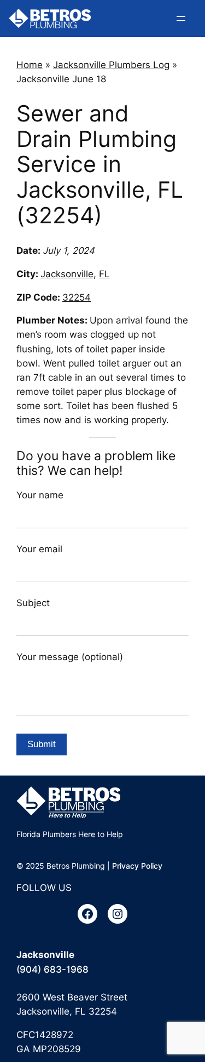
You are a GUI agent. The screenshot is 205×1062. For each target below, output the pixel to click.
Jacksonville (66, 273)
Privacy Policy (137, 865)
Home (29, 64)
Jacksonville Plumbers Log (111, 64)
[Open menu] (181, 18)
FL (104, 273)
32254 (76, 297)
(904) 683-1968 (52, 969)
